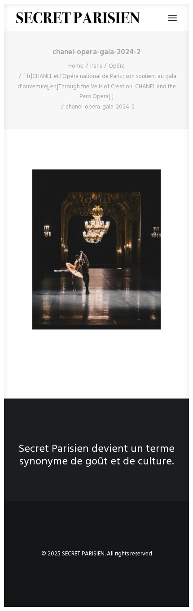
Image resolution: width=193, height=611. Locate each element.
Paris (96, 66)
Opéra (117, 66)
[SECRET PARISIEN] (78, 17)
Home (75, 66)
